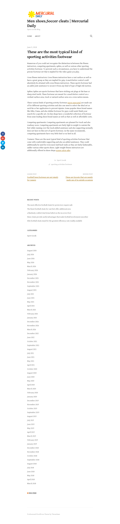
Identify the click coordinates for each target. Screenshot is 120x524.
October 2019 (32, 408)
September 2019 (33, 412)
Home (29, 36)
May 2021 (30, 361)
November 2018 (33, 452)
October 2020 (32, 369)
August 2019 (31, 416)
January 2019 (32, 444)
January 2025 (32, 318)
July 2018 (30, 468)
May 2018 (30, 476)
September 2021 (33, 345)
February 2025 (32, 314)
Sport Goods (61, 160)
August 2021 (31, 349)
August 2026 (31, 251)
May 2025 (30, 302)
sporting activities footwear (61, 164)
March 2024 (31, 330)
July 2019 (30, 420)
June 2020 (30, 377)
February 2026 (32, 270)
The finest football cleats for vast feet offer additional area (49, 209)
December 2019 (33, 401)
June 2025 (30, 298)
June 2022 (30, 337)
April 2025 (31, 306)
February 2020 (32, 393)
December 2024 (33, 322)
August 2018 (31, 464)
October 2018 (32, 456)
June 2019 (30, 424)
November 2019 (33, 405)
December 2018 (33, 448)
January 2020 (32, 397)
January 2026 (32, 274)
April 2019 (31, 432)
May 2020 (30, 381)
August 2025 (31, 290)
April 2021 (31, 365)
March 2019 (31, 436)
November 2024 (33, 326)
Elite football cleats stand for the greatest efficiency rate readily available (54, 221)
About (37, 36)
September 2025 (33, 286)
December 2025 (33, 278)
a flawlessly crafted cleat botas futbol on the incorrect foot (49, 213)
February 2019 (32, 440)
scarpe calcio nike (63, 150)
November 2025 (33, 282)
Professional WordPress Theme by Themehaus (43, 514)
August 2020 (31, 373)
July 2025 (30, 294)
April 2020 (31, 385)
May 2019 (30, 428)
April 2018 (31, 479)
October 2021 (32, 341)
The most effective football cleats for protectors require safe (49, 205)
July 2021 (30, 353)
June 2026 (30, 259)
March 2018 (31, 483)
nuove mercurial (74, 103)
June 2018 (30, 472)
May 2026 (30, 262)
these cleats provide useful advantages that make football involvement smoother (57, 217)
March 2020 (31, 389)
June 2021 (30, 357)
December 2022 (33, 333)
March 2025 (31, 310)
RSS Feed (32, 493)
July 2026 (30, 254)
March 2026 (31, 266)
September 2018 (33, 460)
